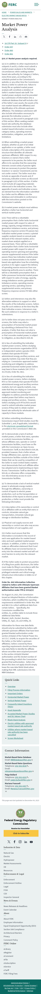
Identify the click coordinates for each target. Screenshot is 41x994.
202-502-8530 (21, 766)
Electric (7, 856)
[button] (36, 4)
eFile (6, 959)
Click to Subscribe (21, 833)
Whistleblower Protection (13, 985)
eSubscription (10, 963)
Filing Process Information (19, 690)
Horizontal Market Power (18, 697)
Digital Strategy (30, 985)
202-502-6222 (21, 777)
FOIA (6, 890)
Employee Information (13, 922)
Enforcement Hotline (13, 883)
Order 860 (9, 50)
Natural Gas (9, 853)
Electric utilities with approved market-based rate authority (21, 724)
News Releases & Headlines (15, 906)
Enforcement (9, 879)
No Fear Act (9, 988)
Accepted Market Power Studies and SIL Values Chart (21, 715)
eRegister (8, 952)
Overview (11, 686)
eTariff (6, 970)
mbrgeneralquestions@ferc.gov (18, 771)
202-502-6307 (21, 786)
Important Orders (15, 693)
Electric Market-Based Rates (14, 15)
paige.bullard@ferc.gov (20, 780)
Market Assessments (12, 863)
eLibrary (7, 949)
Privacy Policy (29, 988)
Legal (6, 886)
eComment (8, 956)
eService (7, 966)
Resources (8, 870)
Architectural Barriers (13, 933)
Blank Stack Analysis (16, 720)
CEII (5, 893)
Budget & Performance (16, 991)
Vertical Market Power (17, 700)
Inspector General (11, 897)
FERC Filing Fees (11, 973)
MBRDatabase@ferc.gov (21, 759)
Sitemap (30, 991)
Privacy (7, 936)
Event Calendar (10, 909)
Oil (5, 867)
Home (4, 12)
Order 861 (9, 54)
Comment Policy (11, 940)
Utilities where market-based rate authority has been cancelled (20, 732)
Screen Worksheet (15, 738)
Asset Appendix (14, 710)
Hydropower (9, 860)
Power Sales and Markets (21, 12)
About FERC (9, 918)
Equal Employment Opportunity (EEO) (20, 926)
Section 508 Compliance (14, 929)
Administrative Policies (19, 983)
